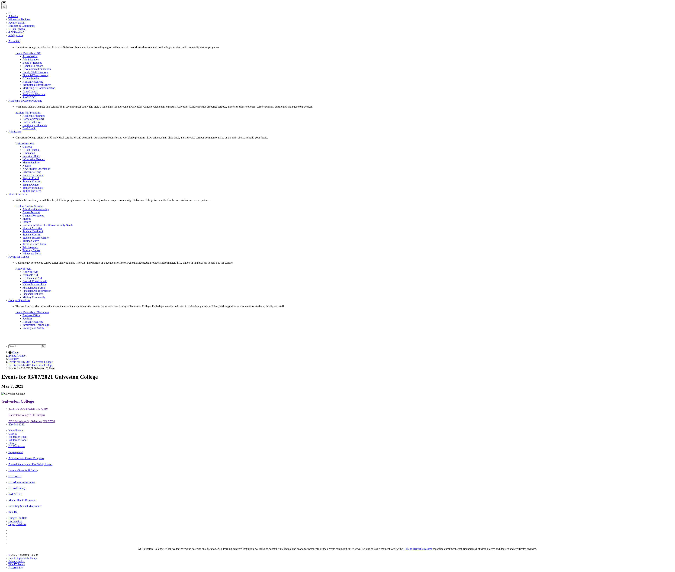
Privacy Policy (16, 561)
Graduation (28, 152)
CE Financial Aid (32, 278)
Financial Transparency (35, 75)
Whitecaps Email (17, 436)
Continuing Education (34, 125)
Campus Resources (33, 215)
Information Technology (36, 324)
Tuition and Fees (31, 190)
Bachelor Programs (33, 118)
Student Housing (31, 181)
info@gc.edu (15, 35)
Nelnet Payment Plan (34, 284)
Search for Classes (32, 175)
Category (13, 358)
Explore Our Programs (28, 112)
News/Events (29, 91)
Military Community (33, 297)
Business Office (31, 315)
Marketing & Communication (38, 87)
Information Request (33, 159)
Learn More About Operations (32, 312)
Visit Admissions (24, 143)
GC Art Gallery (17, 488)
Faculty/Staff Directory (35, 72)
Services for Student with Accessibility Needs (47, 225)
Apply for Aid (23, 268)
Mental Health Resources (22, 500)
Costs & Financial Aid (34, 281)
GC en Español (31, 78)
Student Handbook (32, 231)
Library (26, 221)
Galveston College (17, 401)
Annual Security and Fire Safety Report (30, 464)
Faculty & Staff (16, 22)
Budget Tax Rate (17, 517)
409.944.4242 (16, 32)
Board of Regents (32, 62)
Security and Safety (33, 328)
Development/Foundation (36, 68)
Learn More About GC (28, 53)
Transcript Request (32, 187)
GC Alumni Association (21, 482)
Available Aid (30, 274)
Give (11, 13)
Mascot (26, 218)
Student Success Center (35, 237)
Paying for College (18, 256)
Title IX (12, 511)
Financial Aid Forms (33, 287)
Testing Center (30, 184)
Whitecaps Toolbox (19, 19)
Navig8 (26, 165)
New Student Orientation (36, 168)
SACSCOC (29, 97)
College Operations (19, 300)
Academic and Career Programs (26, 458)
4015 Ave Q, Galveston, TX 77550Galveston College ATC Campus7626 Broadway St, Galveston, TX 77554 (31, 415)
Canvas (12, 433)
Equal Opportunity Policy (22, 558)
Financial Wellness (32, 293)
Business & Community (21, 25)
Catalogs (27, 146)
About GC (14, 41)
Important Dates (31, 156)
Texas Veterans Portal (34, 244)
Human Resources (32, 81)
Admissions (14, 131)
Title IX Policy (16, 564)
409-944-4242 (16, 424)
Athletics (13, 16)
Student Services (17, 194)
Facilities (27, 318)
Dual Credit (29, 128)
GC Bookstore (16, 446)
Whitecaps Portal (31, 253)
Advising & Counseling (35, 209)
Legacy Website (17, 524)
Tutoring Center (31, 250)
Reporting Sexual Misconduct (24, 506)
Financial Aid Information (36, 290)
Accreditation (29, 56)
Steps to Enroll (30, 178)
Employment (15, 452)
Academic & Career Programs (25, 100)
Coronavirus (15, 521)
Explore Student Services (29, 206)
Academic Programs (33, 115)
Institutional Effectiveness (36, 84)
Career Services (31, 212)
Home (15, 352)
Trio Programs (30, 247)
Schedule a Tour (31, 171)
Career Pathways (31, 122)
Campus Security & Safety (23, 470)
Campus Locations (32, 65)
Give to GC (14, 476)
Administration (30, 59)
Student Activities (32, 228)
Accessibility (15, 567)
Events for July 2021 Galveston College (30, 361)
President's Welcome (33, 94)
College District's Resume (418, 548)
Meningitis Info (31, 162)
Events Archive (16, 355)
